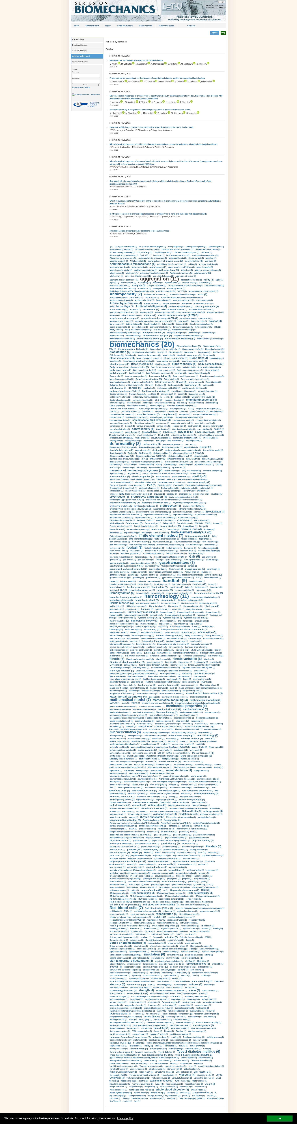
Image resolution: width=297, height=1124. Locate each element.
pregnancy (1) (212, 870)
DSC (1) (219, 465)
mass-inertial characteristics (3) (204, 693)
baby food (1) (183, 321)
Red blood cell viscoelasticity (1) (195, 905)
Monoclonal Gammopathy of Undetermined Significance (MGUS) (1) (160, 747)
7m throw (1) (158, 255)
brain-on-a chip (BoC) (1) (142, 382)
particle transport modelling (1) (152, 826)
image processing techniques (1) (124, 624)
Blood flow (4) (198, 358)
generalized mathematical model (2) (128, 569)
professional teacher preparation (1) (125, 879)
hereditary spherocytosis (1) (190, 600)
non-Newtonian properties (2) (197, 790)
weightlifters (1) (136, 1087)
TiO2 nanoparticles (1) (142, 1031)
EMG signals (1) (164, 485)
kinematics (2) (215, 655)
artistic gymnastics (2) (207, 306)
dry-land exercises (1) (204, 465)
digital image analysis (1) (213, 459)
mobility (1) (173, 741)
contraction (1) (194, 426)
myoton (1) (218, 767)
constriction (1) (116, 426)
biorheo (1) (162, 352)
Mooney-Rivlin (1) (199, 747)
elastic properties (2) (143, 476)
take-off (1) (161, 1011)
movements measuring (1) (144, 753)
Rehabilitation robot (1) (189, 914)
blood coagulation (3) (122, 358)
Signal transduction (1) (209, 949)
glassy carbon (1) (139, 572)
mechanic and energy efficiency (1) (157, 703)
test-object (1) (210, 1017)
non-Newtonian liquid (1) (169, 791)
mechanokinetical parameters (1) (163, 715)
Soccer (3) (116, 966)
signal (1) (193, 949)
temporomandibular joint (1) (206, 1014)
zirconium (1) (115, 1098)
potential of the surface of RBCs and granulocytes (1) (133, 870)
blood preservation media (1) (194, 361)
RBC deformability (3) (200, 893)
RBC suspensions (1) (147, 899)
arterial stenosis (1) (152, 303)
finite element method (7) (161, 535)
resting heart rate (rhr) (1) (121, 923)
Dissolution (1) (116, 465)
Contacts (191, 26)
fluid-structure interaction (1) (142, 545)
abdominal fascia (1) (178, 258)
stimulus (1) (209, 985)
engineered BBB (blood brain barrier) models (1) (131, 494)
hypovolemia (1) (202, 621)
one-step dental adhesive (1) (145, 802)
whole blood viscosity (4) (172, 1089)
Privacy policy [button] (125, 1118)
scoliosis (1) (145, 937)
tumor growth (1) (197, 1046)
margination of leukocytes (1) (122, 694)
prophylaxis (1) (173, 879)
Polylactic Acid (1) (118, 858)
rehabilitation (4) (166, 913)
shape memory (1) (193, 943)
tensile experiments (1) (176, 1017)
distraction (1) (130, 465)
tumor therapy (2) (139, 1048)
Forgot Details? (78, 87)
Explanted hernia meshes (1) (122, 520)
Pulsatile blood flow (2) (174, 881)
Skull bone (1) (203, 961)
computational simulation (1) (208, 420)
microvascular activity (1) (139, 739)
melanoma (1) (197, 721)
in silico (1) (163, 627)
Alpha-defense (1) (172, 283)
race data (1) (132, 887)
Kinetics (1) (209, 659)
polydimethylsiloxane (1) (212, 855)
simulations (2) (175, 954)
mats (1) (125, 703)
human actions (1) (117, 612)
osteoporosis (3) (213, 811)
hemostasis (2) (168, 600)
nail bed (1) (129, 771)
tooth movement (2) (120, 1034)
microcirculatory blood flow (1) (156, 733)
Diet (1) (145, 459)
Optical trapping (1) (199, 802)
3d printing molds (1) (163, 252)
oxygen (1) (133, 817)
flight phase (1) (205, 539)
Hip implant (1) (174, 606)
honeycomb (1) (132, 609)
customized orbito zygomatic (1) (187, 438)
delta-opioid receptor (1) (149, 447)
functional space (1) (143, 557)
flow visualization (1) (118, 545)
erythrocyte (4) (119, 496)
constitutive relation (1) (205, 423)
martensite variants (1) (147, 694)
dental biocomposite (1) (172, 447)
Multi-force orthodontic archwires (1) (162, 756)
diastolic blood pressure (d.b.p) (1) (125, 459)
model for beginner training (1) (203, 741)
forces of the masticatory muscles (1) (161, 551)
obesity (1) (173, 797)
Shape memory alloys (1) (121, 946)
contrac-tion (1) (179, 426)
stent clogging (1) (164, 985)
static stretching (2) (202, 981)
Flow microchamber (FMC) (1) (187, 542)
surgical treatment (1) (212, 1002)
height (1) (189, 587)
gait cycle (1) (115, 560)
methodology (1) (117, 726)
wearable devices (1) (194, 1084)
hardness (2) (199, 584)
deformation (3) (152, 444)
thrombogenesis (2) (203, 1025)
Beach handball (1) (152, 324)
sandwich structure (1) (199, 931)
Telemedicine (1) (169, 1014)
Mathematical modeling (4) (170, 700)
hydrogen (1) (202, 615)
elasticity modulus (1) (119, 479)
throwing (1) (146, 1028)
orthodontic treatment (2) (154, 808)
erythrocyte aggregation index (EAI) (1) (127, 500)
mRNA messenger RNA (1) (178, 753)
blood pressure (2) (119, 364)
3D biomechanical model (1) (147, 249)
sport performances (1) (120, 975)
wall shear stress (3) (161, 1080)
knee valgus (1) (185, 662)
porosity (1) (132, 864)
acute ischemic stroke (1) (121, 270)
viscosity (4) (187, 1074)
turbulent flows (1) (193, 1049)
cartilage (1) (153, 394)
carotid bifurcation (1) (207, 391)
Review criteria (145, 26)
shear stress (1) (141, 946)
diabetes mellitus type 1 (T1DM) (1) (188, 453)
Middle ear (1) (158, 739)
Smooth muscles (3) (198, 963)
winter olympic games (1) (121, 1093)
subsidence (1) (136, 999)
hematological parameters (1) (142, 590)
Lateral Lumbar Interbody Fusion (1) (204, 665)
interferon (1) (195, 641)
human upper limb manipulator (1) (180, 615)
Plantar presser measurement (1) (124, 847)
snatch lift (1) (217, 964)
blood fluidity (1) (217, 358)
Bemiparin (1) (182, 324)
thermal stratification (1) (120, 1025)
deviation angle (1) (118, 453)
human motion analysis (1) (136, 615)
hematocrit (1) (216, 587)
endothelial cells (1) (189, 488)
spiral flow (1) (167, 973)
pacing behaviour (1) (207, 817)
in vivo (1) (196, 627)
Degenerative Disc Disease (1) (123, 447)
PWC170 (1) (134, 885)
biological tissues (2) (153, 332)
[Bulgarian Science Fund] (86, 108)
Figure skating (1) (132, 533)
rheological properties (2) (165, 925)
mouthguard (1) (181, 750)
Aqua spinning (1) (163, 300)
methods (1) (131, 726)
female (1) (217, 523)
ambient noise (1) (189, 283)
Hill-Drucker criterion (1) (136, 606)
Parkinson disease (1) (152, 820)
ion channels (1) (176, 647)
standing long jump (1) (160, 978)
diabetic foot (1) (201, 456)
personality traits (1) (188, 832)
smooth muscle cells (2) (171, 964)
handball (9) (175, 580)
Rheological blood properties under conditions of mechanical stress (139, 231)
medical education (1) (144, 721)
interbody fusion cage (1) (177, 641)
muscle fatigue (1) (164, 764)
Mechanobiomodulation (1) (191, 712)
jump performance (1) (119, 653)
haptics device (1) (162, 584)
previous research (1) (164, 876)
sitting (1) (209, 955)
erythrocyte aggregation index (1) (183, 497)
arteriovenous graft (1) (203, 303)
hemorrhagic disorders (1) (121, 600)
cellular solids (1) (182, 397)
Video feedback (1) (192, 1069)
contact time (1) (163, 426)
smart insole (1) (134, 964)
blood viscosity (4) (184, 363)
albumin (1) (158, 283)
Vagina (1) (174, 1063)
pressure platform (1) (119, 876)
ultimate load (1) (206, 1058)
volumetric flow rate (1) (204, 1078)
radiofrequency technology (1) (205, 887)
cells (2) (168, 397)
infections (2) (188, 632)
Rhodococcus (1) (151, 929)
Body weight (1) (212, 370)
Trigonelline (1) (135, 1046)
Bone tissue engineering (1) (212, 376)
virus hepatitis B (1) (202, 1072)
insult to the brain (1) (119, 641)
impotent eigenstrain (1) (146, 627)
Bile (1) (217, 327)
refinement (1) (169, 911)
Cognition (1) (147, 411)
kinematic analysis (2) (136, 655)
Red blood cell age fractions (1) (199, 902)
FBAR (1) (199, 523)
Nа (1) (164, 797)
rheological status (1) (190, 926)
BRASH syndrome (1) (164, 382)
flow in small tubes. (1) (162, 542)
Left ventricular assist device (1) (165, 668)
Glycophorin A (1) (167, 575)
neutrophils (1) (116, 782)
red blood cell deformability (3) (161, 904)
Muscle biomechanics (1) (121, 764)
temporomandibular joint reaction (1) (126, 1017)
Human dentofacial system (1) (190, 612)
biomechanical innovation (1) (122, 339)
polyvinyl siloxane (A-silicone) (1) (188, 861)
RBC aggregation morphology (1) (171, 893)
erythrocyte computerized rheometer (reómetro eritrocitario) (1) (174, 500)
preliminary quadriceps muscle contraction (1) (130, 873)
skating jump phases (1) (120, 958)
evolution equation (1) (182, 512)
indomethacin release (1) (152, 632)
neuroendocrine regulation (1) (123, 779)
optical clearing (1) (180, 802)
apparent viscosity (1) (144, 300)
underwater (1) (150, 1061)
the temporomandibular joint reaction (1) (127, 1022)
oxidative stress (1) (118, 817)
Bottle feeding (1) (171, 379)
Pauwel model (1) (201, 826)
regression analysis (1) (210, 911)
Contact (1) (130, 426)
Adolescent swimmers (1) (181, 273)
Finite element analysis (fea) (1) (123, 536)
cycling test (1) (116, 441)
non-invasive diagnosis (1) (156, 788)
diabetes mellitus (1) (162, 453)
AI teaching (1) (144, 283)
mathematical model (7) (130, 700)
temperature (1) (185, 1014)
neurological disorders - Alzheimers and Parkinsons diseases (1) (166, 779)
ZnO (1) (126, 1098)
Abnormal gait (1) (196, 258)
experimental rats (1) (144, 518)
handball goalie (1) (197, 581)
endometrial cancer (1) (149, 488)
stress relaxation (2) (137, 993)
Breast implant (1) (214, 382)
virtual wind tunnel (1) (164, 1072)
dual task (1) (115, 468)
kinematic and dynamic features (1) (165, 656)
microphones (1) (135, 736)
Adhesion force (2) (169, 270)
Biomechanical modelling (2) (180, 338)
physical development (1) (176, 838)
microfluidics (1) (205, 733)
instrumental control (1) (213, 638)
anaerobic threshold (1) (120, 286)
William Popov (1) (198, 1090)
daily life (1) (149, 441)
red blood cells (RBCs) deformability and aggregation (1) (199, 908)
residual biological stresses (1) (181, 917)
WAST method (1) (182, 1081)
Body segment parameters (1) (190, 370)
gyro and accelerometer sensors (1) (178, 578)
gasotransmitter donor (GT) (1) (144, 563)
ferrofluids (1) (173, 529)
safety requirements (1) (167, 931)
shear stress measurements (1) (164, 946)
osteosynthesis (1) (118, 814)
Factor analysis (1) (153, 523)
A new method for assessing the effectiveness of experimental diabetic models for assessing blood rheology (157, 78)
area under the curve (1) (183, 300)
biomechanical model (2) (150, 338)
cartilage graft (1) (168, 394)
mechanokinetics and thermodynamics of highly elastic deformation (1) (141, 718)
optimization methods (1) (179, 805)
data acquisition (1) (176, 441)
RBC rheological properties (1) (123, 899)
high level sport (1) (189, 603)
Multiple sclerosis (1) (190, 759)
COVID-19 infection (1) (205, 432)
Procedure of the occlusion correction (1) (194, 876)
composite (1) (185, 414)
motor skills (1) (165, 750)
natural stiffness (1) (118, 773)
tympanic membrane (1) (145, 1052)
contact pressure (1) (146, 426)
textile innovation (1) (163, 1020)
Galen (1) (160, 560)
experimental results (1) (165, 518)
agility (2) (209, 279)
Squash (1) (185, 975)
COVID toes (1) (169, 432)
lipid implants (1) (185, 676)
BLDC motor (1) (116, 355)
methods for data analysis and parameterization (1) (160, 726)
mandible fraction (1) (151, 691)
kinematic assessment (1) (194, 656)
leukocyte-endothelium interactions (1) (175, 671)
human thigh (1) (156, 615)
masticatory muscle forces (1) (175, 697)
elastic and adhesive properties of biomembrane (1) (165, 473)
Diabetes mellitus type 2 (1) (122, 456)
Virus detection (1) (184, 1072)
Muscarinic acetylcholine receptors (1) (127, 762)
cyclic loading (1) (210, 438)
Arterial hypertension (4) (126, 303)
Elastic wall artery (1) (181, 476)
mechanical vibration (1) (143, 712)
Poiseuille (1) (213, 853)
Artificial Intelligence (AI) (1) (181, 307)
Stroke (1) (203, 993)
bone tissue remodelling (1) (121, 379)
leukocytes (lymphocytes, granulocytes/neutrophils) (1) (134, 674)
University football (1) (119, 1063)
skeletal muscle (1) (141, 958)
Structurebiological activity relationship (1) (149, 996)
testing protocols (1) (118, 1020)
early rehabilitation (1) (191, 471)
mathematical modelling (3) (205, 700)
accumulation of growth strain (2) (165, 261)
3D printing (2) (144, 252)
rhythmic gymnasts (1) (171, 929)
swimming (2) (169, 1005)
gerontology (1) (213, 569)
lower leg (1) (206, 682)
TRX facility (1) (170, 1046)
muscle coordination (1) (144, 764)
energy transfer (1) (172, 491)
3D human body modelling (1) (122, 252)
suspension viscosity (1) (135, 1005)
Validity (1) (198, 1063)
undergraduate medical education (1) (126, 1061)
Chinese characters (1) (165, 403)
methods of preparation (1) (197, 726)
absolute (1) (211, 258)
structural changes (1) (119, 996)
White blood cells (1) (118, 1090)
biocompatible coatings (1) (184, 330)
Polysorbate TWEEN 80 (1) (159, 861)
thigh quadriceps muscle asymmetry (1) (150, 1025)
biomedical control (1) (214, 349)
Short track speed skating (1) (122, 949)
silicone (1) (156, 952)
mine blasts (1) (172, 739)
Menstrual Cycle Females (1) (168, 724)
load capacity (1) (174, 679)
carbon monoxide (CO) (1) (168, 388)
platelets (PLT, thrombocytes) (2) (144, 849)
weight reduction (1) (118, 1087)
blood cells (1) (169, 355)
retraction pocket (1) (189, 923)
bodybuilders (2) (118, 373)
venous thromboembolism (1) (211, 1066)
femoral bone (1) (190, 526)
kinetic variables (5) (187, 658)
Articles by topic (79, 51)
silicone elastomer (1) (190, 952)
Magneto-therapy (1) (159, 688)
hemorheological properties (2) (126, 597)
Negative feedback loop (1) (162, 773)
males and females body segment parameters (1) (200, 688)
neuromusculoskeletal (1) (208, 779)
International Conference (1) (122, 644)
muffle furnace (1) (117, 756)
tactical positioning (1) (184, 1008)
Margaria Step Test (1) (192, 691)
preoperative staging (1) (186, 873)
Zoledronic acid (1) (139, 1098)
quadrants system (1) (160, 885)
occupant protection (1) (190, 797)
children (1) (148, 403)
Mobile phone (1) (159, 741)
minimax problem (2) (192, 738)
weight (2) (210, 1084)
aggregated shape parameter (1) (124, 280)
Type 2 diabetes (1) (166, 1052)
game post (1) (212, 560)
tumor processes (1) (119, 1049)
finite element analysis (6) (191, 532)
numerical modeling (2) (206, 793)
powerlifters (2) (177, 870)
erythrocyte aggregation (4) (149, 496)
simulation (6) (154, 954)
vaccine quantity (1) (159, 1063)
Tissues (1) (169, 1031)
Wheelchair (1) (186, 1087)
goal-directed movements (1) (190, 575)
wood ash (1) (172, 1093)
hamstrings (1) (154, 581)
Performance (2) (166, 828)
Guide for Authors (125, 26)
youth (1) (186, 1096)
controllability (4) (143, 428)
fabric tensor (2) (134, 523)
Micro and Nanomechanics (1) (134, 729)
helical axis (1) (201, 587)
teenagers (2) (153, 1013)
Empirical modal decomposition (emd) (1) (203, 485)
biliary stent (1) (116, 330)
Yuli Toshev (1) (198, 1096)
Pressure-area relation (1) (141, 876)
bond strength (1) (136, 373)
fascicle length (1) (185, 523)
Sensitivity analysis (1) (156, 940)
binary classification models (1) (138, 330)
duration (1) (142, 468)
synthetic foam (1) (203, 1005)
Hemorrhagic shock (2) (147, 600)
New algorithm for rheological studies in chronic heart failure (136, 60)
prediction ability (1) (195, 870)
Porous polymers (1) (187, 864)
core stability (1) (205, 429)
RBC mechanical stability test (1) (179, 896)
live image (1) (200, 676)
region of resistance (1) (187, 911)
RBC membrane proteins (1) (208, 896)
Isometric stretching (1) (164, 650)
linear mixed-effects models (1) (162, 676)
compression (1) (117, 417)
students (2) (176, 996)
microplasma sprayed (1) (155, 736)
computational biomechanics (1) (189, 417)
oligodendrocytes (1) (145, 800)
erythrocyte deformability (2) (125, 502)
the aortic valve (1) (182, 1020)
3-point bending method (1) (121, 249)
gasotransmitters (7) (177, 562)
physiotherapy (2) (170, 843)
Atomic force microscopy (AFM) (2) (159, 318)
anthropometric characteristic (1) (203, 291)
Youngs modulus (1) (137, 1096)
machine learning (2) (168, 685)
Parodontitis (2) (172, 820)
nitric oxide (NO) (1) (158, 785)
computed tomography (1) (121, 423)
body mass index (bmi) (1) (144, 370)
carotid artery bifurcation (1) (184, 391)
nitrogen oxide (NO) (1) (208, 785)
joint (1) (218, 650)
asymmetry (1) (146, 312)
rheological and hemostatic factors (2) (130, 925)
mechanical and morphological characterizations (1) (197, 703)
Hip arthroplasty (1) (157, 606)
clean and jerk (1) (157, 406)
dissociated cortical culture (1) (208, 462)
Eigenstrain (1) (134, 473)
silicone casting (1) (171, 952)
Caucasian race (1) (197, 394)
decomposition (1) (194, 441)
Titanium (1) (181, 1031)
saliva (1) (184, 931)
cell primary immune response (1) (147, 397)
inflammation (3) (207, 632)
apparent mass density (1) (121, 300)
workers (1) (185, 1093)
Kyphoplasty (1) (201, 662)
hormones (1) (178, 609)
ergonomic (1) (185, 494)
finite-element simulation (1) (167, 539)
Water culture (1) (199, 1081)
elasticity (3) (199, 476)
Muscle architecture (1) (193, 762)
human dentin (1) (167, 612)
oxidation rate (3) (188, 814)
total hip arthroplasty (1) (180, 1034)
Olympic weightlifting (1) (120, 802)
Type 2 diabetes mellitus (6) (198, 1051)
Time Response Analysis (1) (203, 1028)
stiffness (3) (195, 984)
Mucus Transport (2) (203, 753)
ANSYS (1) (182, 291)
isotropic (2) (182, 650)
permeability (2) (169, 831)
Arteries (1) (187, 303)
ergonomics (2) (201, 494)
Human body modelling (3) (142, 612)
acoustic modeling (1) (208, 264)
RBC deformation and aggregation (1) (146, 896)
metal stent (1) (216, 724)
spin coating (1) (197, 970)
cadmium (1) (208, 385)
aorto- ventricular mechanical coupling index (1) (182, 297)
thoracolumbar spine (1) (180, 1025)
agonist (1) (114, 283)
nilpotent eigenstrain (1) (120, 785)
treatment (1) (138, 1043)
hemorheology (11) (166, 596)
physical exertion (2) (120, 840)
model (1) (184, 741)
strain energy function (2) (123, 990)
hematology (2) (165, 590)
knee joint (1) (170, 662)
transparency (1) (200, 1040)
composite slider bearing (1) (205, 414)
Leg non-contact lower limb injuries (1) (198, 668)
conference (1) (162, 423)
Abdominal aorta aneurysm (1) (123, 258)
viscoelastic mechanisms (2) (144, 1075)
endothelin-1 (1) (206, 488)
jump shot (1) (136, 653)
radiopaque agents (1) (119, 890)
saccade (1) (149, 931)
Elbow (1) (161, 479)
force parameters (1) (119, 551)
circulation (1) (212, 403)
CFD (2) (158, 400)
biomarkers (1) (208, 333)
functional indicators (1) (153, 554)
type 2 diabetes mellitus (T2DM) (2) (193, 1055)
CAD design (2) (193, 385)
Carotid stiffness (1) (118, 394)
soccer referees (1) (132, 967)
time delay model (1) (180, 1028)
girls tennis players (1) (119, 572)
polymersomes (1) (191, 858)
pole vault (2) (117, 855)
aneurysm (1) (159, 288)
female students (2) (170, 526)
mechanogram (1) (212, 712)
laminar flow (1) (130, 665)
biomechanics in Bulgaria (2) (133, 349)
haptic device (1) (145, 584)
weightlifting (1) (151, 1087)
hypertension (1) (185, 621)
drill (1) (159, 465)
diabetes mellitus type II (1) (180, 456)
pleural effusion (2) (120, 852)
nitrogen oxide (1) (188, 785)
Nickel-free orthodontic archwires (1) (205, 782)
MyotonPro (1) (116, 771)
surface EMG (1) (209, 999)
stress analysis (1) (210, 990)
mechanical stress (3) (195, 709)
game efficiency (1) (174, 560)
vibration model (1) (157, 1069)
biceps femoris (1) (140, 327)
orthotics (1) (115, 811)
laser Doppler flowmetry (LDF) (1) (153, 665)
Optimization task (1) (201, 805)
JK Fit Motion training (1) (202, 650)
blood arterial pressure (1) (149, 355)
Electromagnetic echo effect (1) (171, 482)
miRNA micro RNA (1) (119, 741)
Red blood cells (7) (126, 908)
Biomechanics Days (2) (188, 346)
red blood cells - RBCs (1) (121, 911)
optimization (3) (157, 805)
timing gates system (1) (120, 1031)
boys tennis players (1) (120, 382)
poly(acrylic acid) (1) (162, 855)
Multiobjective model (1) (149, 759)
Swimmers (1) (154, 1005)
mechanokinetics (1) (189, 715)
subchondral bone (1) (119, 999)
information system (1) (120, 636)
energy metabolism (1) (135, 491)
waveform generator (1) (120, 1084)
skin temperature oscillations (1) (169, 961)
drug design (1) (186, 465)
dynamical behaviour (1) (159, 468)
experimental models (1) (206, 515)
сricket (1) (127, 1101)
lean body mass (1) (141, 668)
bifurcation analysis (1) (183, 327)
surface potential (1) (118, 1002)
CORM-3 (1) (219, 429)
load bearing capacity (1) (154, 679)
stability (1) (206, 975)
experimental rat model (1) (121, 518)
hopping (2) (147, 609)
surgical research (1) (191, 1002)
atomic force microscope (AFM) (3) (178, 315)
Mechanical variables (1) (120, 712)
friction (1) (114, 554)
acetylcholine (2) (194, 261)
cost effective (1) (132, 432)
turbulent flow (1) (176, 1049)
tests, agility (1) (145, 1020)
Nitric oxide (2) (140, 784)
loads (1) (187, 679)
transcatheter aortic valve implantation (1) (128, 1040)
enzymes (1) (159, 494)
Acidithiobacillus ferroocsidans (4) (132, 264)
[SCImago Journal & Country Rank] (86, 94)
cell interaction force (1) (120, 397)
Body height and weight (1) (209, 367)
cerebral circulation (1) (143, 400)
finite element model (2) (197, 536)
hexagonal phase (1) (170, 603)
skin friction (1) (172, 958)
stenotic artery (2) (136, 984)
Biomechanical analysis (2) (157, 335)
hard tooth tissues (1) (181, 584)
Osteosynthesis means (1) (139, 814)
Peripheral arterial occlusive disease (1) (127, 832)
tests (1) (133, 1020)
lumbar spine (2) (146, 685)
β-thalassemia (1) (157, 1098)
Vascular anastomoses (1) (151, 1066)
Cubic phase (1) (142, 438)
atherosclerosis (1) (215, 312)
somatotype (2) (151, 969)
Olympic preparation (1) (166, 800)
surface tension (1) (137, 1002)
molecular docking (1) (119, 747)
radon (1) (135, 890)
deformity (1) (190, 444)
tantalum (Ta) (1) (197, 1011)
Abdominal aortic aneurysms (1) (152, 258)
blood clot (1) (209, 355)
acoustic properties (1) (120, 267)
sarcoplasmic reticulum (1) (121, 934)
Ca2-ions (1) (160, 385)
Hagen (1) (114, 581)
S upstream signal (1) (119, 931)
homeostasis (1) (117, 609)
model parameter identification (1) (124, 744)
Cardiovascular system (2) (156, 391)
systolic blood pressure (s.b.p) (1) (158, 1008)
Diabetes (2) (145, 453)
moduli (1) (200, 744)
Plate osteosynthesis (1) (193, 847)
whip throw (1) (201, 1087)
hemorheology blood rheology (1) (205, 597)
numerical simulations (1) (148, 797)
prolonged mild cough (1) (154, 879)
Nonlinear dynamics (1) (138, 794)
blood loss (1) (115, 361)
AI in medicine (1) (128, 283)
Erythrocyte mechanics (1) (146, 506)
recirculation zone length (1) (171, 899)
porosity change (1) (147, 864)
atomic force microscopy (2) (124, 318)
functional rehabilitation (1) (121, 557)
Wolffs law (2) (158, 1092)
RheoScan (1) (136, 929)
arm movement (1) (204, 300)
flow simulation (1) (210, 542)
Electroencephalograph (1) (121, 482)
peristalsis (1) (153, 832)
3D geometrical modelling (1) (207, 249)
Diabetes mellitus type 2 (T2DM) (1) (151, 456)
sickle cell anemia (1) (146, 949)
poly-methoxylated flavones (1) (186, 855)
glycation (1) (133, 575)
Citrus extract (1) (117, 406)
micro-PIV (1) (167, 729)
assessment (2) (151, 309)
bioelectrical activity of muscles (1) (125, 333)
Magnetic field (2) (119, 688)
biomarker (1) (194, 333)
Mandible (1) (134, 691)
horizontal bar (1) (162, 609)
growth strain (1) (153, 578)
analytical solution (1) (156, 286)
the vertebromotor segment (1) (160, 1022)
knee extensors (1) (155, 662)
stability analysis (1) (118, 978)
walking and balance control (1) (134, 1081)
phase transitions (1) (182, 835)
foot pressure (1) (117, 548)
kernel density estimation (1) (185, 653)
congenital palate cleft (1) (182, 423)
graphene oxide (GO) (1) (120, 578)
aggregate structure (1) (186, 276)
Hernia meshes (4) (122, 603)
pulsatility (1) (193, 882)
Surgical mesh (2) (171, 1002)
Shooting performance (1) (201, 946)
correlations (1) (116, 432)
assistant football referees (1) (174, 309)
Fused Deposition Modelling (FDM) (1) (170, 557)
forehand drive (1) (188, 551)
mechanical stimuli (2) (169, 709)
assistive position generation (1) (124, 312)
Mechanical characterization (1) (123, 706)
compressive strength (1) (161, 417)
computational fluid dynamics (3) (151, 420)
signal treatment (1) (118, 952)
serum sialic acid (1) (157, 943)
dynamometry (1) (172, 471)
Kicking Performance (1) (211, 653)
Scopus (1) (158, 937)
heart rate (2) (176, 587)
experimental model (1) (183, 515)
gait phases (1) (129, 560)
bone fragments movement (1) (159, 373)
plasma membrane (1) (150, 847)
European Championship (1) (122, 512)
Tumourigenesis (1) (158, 1049)
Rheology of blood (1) (119, 929)
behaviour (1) (168, 324)
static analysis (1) (164, 981)
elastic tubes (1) (163, 476)
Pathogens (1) (174, 826)
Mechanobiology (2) (167, 712)
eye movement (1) (202, 520)
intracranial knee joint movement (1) (173, 644)
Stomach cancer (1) (174, 987)
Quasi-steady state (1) (203, 885)
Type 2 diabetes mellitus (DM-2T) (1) (157, 1055)
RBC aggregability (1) (119, 893)
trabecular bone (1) (161, 1037)
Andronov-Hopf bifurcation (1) (123, 288)
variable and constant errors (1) (124, 1066)
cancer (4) (135, 387)
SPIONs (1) (155, 973)
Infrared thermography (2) (169, 635)
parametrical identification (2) (125, 820)
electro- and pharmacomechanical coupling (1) (187, 479)
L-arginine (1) (216, 662)
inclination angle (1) (133, 629)
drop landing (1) (170, 465)
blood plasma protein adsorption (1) (139, 361)
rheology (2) (207, 925)
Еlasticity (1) (172, 1098)
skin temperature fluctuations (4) (131, 960)
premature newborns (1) (163, 873)
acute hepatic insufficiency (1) (181, 267)
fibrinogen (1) (209, 529)
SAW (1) (179, 934)
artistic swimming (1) (119, 309)
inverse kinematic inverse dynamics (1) (127, 647)
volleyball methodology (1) (138, 1078)
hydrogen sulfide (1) (127, 618)
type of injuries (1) (189, 1058)
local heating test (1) (202, 679)
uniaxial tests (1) (181, 1061)
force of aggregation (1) (208, 548)
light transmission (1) (137, 676)
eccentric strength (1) (212, 471)
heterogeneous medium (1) (147, 603)
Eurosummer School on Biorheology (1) (153, 512)
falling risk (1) (169, 523)
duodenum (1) (129, 468)
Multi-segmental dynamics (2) (196, 756)
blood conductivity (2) (175, 358)
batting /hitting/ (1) (134, 324)
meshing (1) (188, 724)
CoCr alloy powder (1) (130, 411)
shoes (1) (184, 946)
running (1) (218, 929)
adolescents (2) (202, 273)
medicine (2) (182, 721)
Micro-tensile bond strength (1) (188, 729)
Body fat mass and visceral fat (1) (166, 367)
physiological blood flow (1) (121, 843)
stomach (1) (158, 987)
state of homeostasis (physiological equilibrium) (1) (132, 981)
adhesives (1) (187, 270)
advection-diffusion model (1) (138, 276)
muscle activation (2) (170, 761)
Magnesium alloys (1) (209, 685)
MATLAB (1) (115, 703)
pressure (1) (204, 873)
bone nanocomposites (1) (136, 376)
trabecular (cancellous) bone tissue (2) (130, 1037)
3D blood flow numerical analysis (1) (177, 249)
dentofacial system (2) (121, 450)
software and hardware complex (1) (125, 970)
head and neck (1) (117, 587)
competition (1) (216, 411)
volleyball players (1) (161, 1078)
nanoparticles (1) (201, 771)
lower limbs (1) (129, 685)
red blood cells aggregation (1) (147, 911)
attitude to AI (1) (205, 318)
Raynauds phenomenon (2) (184, 890)
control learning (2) (213, 426)
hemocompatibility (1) (184, 590)
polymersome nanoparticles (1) (167, 858)
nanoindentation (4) (179, 770)
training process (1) (215, 1037)
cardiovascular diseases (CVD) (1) (125, 391)
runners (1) (206, 929)
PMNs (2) (148, 852)
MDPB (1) (135, 703)
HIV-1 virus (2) (211, 606)
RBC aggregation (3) (143, 893)
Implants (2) (196, 623)
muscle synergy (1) (203, 764)
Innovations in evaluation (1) (153, 638)
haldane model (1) (128, 581)
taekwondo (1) (202, 1008)
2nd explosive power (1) (195, 247)
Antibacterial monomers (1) (156, 295)
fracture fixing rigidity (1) (209, 551)
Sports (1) (136, 975)
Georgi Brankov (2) (195, 569)
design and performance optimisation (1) (183, 450)
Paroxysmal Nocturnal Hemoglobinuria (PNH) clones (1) (134, 823)
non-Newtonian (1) (201, 788)
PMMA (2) (137, 852)
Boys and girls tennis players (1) (195, 379)
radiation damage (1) (181, 887)
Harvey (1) (212, 584)
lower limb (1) (115, 685)
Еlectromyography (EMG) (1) (192, 1098)
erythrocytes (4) (170, 505)
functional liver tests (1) (176, 554)
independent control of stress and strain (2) (184, 629)
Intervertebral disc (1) (145, 644)
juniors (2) (149, 653)
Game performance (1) (194, 560)
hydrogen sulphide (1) (172, 618)
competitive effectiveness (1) (122, 414)
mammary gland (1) (118, 691)
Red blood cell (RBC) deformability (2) (130, 901)
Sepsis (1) (190, 940)
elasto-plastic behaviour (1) (143, 479)
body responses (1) (166, 370)
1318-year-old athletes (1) (125, 247)
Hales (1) (142, 581)
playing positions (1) (199, 850)
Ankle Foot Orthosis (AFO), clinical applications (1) (132, 291)
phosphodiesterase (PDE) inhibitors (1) (127, 838)
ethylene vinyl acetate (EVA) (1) (192, 509)
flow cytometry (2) (141, 541)
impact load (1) (165, 624)
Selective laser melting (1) (191, 937)
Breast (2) (181, 382)
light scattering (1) (118, 676)
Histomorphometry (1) (192, 606)
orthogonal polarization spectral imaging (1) (189, 808)
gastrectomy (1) (152, 566)
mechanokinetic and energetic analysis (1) (128, 715)
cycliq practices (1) (133, 441)
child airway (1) (134, 403)
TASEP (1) (210, 1011)
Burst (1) (149, 385)
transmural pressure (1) (180, 1040)
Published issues (79, 45)
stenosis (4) (117, 984)
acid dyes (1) (210, 261)
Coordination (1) (163, 429)
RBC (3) (205, 890)
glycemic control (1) (149, 575)
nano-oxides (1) (157, 771)
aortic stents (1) (136, 297)
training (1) (176, 1037)
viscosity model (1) (205, 1075)
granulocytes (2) (213, 575)
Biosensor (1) (190, 352)
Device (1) (132, 453)
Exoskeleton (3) (215, 511)
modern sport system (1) (183, 744)
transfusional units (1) (158, 1040)
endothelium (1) (116, 491)
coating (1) (114, 411)
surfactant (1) (154, 1002)
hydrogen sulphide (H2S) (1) (196, 618)
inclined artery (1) (151, 629)
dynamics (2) (178, 467)
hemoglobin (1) (142, 593)
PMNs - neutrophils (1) (165, 853)
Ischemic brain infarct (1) (196, 647)
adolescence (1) (117, 273)
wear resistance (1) (174, 1084)
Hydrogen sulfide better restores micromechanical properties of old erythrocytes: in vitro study (152, 127)
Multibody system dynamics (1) (123, 759)
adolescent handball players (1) (154, 273)
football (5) (134, 547)
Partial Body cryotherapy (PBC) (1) (176, 823)
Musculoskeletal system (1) (160, 767)
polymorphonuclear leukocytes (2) (128, 861)
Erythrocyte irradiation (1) (121, 506)
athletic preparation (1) (132, 315)
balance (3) (215, 321)
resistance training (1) (177, 920)
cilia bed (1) (182, 403)
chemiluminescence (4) (201, 399)
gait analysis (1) (209, 557)
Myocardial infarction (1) (185, 767)
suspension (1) (116, 1005)
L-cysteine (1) (116, 665)
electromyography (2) (198, 482)
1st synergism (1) (175, 247)
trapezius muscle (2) (120, 1043)
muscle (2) (151, 761)
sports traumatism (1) (152, 975)
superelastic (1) (178, 999)
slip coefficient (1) (117, 964)
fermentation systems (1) (138, 529)
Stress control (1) (117, 993)
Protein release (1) (118, 882)
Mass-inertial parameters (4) (128, 696)
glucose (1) (206, 572)
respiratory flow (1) (197, 920)
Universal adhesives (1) (201, 1061)
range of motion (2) (151, 890)
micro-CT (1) (154, 729)
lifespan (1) (187, 674)
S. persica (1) (136, 931)
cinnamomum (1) (196, 403)
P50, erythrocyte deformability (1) (181, 817)
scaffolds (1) (190, 934)
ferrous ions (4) (191, 529)
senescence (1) (137, 940)
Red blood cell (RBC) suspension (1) (167, 902)
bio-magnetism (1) (162, 330)
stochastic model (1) (119, 987)
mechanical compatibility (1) (151, 706)
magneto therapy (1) (139, 688)
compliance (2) (169, 414)
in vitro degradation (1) (180, 627)
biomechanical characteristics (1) (188, 336)
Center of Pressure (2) (203, 397)
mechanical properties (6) (186, 706)
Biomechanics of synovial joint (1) (165, 349)
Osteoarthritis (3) (191, 811)
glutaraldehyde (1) (118, 575)
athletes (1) (115, 315)
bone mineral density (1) (199, 373)
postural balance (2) (156, 867)
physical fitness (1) (141, 840)
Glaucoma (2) (192, 572)
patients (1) (187, 826)
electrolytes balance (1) (145, 482)
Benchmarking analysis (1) (201, 324)
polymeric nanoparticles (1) (140, 858)
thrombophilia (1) (117, 1028)
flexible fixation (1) (189, 539)
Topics (108, 26)
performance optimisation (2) (191, 828)
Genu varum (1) (176, 569)
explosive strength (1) (165, 520)
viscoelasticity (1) (169, 1075)
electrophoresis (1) (137, 485)
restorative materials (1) (167, 923)
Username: (76, 72)
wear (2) (159, 1084)
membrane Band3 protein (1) (122, 724)
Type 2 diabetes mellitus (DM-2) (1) (125, 1055)
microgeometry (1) (118, 736)
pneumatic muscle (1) (186, 853)
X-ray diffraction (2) (202, 1092)
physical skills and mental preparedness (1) (171, 840)
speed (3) (183, 969)
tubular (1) (183, 1046)
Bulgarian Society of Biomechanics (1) (126, 385)
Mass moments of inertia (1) (171, 694)
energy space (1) (154, 491)
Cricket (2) (163, 435)
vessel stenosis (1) (138, 1069)
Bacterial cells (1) (199, 321)
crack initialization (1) (146, 435)
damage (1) (161, 441)
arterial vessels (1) (171, 303)
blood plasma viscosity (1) (168, 361)
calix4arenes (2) (118, 388)
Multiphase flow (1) (170, 759)
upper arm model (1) (139, 1063)
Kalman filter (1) (164, 653)
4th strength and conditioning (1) (124, 255)
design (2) (157, 450)
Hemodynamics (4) (122, 593)
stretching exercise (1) (187, 993)
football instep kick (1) (154, 548)
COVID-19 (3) (185, 432)
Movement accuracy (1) (120, 753)
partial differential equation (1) (206, 823)
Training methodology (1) (193, 1037)
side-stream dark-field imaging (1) (172, 949)
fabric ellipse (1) (117, 523)
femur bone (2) (117, 529)
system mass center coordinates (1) (126, 1008)
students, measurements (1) (197, 996)
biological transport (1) (177, 333)
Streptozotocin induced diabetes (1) (171, 990)
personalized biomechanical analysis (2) (131, 834)
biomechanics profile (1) (192, 349)
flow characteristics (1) (120, 542)
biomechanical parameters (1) (210, 339)
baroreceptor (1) (117, 324)
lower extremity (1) (190, 682)
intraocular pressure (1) (201, 644)
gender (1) (192, 566)
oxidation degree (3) (165, 814)
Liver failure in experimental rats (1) (125, 679)
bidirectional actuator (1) (160, 327)
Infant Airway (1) (172, 632)
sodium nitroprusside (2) (183, 967)
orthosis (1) (215, 808)
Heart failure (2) (159, 587)
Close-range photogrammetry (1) (153, 409)
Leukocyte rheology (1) (146, 671)
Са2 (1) (137, 1101)
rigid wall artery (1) (191, 929)
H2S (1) (199, 578)
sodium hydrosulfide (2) (155, 967)
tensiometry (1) (195, 1017)
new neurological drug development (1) (170, 782)
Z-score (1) (211, 1096)
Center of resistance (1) (120, 400)
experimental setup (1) (188, 518)
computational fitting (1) (120, 420)
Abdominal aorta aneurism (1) (205, 255)
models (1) (165, 744)
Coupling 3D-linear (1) (151, 432)
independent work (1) (119, 632)
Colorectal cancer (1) (199, 411)
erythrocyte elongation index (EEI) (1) (189, 503)
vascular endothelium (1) (175, 1066)
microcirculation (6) (125, 732)
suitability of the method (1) (157, 999)
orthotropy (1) (128, 811)
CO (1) (191, 409)
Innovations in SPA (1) (176, 638)
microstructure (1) (118, 739)
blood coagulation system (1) (149, 358)
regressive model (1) (119, 914)
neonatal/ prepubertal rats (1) (176, 776)
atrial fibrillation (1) (188, 318)
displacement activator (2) (179, 461)
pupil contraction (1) (118, 885)
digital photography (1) (119, 462)
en (223, 2)
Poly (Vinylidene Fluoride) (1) (138, 855)
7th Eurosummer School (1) (178, 255)
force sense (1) (136, 551)
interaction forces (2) (153, 641)
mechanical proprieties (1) (144, 709)
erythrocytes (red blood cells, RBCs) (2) (130, 509)
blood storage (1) (162, 364)
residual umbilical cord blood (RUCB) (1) (127, 920)
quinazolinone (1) (117, 887)
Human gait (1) (116, 615)
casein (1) (182, 394)
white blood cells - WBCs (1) (141, 1090)
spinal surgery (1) (140, 973)
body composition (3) (210, 364)
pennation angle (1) (147, 829)
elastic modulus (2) (120, 476)
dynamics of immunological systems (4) (136, 470)
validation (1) (186, 1063)
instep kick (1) (194, 638)
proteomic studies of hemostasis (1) (144, 882)
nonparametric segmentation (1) (164, 794)
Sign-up (87, 87)
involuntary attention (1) (156, 647)
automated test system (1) (121, 321)
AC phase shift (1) (138, 261)
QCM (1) (145, 885)
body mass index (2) (120, 370)
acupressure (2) (158, 267)
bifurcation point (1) (203, 327)
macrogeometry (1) (189, 685)
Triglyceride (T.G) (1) (118, 1046)
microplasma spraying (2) (182, 735)
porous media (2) (167, 864)
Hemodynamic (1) (203, 590)
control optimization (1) (120, 429)
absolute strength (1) (119, 261)
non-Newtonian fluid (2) (144, 790)
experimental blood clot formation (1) (126, 515)
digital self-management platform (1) (147, 462)
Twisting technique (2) (121, 1052)
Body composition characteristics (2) (129, 367)
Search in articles (80, 62)
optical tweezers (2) (120, 805)
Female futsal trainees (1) (121, 526)
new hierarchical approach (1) (137, 782)
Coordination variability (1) (184, 429)
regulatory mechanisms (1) (142, 914)
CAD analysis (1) (175, 385)
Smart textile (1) (150, 964)
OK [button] (279, 1118)
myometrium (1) (205, 767)
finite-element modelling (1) (141, 539)
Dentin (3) (205, 447)
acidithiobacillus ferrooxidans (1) (171, 264)
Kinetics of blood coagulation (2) (127, 662)
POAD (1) (202, 853)
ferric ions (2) (158, 529)
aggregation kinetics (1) (191, 280)
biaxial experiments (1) (120, 327)
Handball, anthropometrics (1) (123, 584)
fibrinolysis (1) (116, 533)
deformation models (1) (173, 444)
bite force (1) (218, 352)
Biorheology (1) (175, 352)
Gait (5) (194, 556)
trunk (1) (158, 1046)
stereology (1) (180, 985)
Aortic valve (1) (152, 297)
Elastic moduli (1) (198, 473)
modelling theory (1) (150, 744)
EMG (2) (151, 485)
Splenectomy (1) (182, 973)
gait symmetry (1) (146, 560)
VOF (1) (219, 1075)
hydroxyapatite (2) (119, 621)
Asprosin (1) (135, 309)
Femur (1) (203, 526)
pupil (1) (204, 882)
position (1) (203, 864)
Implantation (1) (181, 624)
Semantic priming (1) (119, 940)
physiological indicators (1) (147, 843)
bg (219, 2)
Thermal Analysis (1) (185, 1022)
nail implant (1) (142, 771)
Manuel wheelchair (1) (171, 691)
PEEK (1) (133, 829)
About (76, 26)
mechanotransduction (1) (207, 718)
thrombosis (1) (133, 1028)
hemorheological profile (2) (208, 593)
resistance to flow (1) (156, 920)
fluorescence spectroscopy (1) (170, 545)
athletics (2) (150, 315)
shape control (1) (175, 943)
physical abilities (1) (154, 838)
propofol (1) (187, 879)
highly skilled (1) (117, 606)
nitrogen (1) (174, 785)
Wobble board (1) (141, 1093)
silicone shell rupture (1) (213, 952)
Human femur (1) (213, 612)
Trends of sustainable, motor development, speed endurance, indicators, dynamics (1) (184, 1043)
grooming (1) (138, 578)
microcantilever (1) (212, 729)
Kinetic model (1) (163, 659)
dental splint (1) (191, 447)
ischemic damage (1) (119, 650)
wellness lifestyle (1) (169, 1087)
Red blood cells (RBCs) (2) (159, 908)
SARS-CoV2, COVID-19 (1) (162, 934)
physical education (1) (199, 838)
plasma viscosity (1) (171, 847)
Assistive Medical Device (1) (201, 309)
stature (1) (219, 981)
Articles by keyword (81, 56)
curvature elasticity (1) (161, 438)
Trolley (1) (148, 1046)
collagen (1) (173, 411)
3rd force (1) (206, 252)
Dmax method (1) (146, 465)
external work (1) (184, 520)
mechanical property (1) (120, 709)
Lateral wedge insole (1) (120, 668)
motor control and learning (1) (123, 750)
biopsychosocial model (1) (143, 352)
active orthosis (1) (140, 267)
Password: (76, 78)
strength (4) (146, 990)
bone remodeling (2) (160, 376)
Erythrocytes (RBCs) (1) (193, 506)
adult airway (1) (116, 276)
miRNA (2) (210, 738)
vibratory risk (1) (174, 1069)
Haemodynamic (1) (212, 578)
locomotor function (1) (119, 682)
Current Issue (78, 39)
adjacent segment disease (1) (208, 270)
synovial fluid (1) (186, 1005)
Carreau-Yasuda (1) (137, 394)
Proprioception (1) (202, 879)
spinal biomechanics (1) (120, 973)
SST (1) (195, 975)
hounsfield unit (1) (194, 609)
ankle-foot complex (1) (165, 291)
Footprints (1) (190, 548)
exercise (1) (199, 512)
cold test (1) (160, 411)
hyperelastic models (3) (144, 620)
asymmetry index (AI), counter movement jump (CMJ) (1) (180, 312)
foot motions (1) (211, 545)
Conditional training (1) (144, 423)
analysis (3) (138, 285)
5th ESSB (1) (145, 255)
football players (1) (174, 548)
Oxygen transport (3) (152, 817)
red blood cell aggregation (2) (125, 904)
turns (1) (207, 1049)
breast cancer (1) (196, 382)
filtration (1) (147, 533)
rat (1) (165, 890)
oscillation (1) (142, 811)
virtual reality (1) (146, 1072)
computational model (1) (183, 420)
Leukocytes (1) (200, 671)
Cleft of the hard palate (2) (123, 408)
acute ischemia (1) (205, 267)
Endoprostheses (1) (170, 488)
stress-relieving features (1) (162, 993)
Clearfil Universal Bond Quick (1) (181, 406)
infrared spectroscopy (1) (143, 636)
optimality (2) (139, 805)
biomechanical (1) (133, 336)
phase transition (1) (162, 835)
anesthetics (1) (144, 288)
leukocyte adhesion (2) (122, 670)
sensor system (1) (176, 940)
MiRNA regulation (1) (140, 741)
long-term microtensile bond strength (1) (162, 682)
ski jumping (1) (157, 958)
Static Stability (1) (182, 981)
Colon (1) (184, 411)
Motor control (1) (216, 747)
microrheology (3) (207, 735)
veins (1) (192, 1066)
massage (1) (154, 697)
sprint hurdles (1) (171, 975)
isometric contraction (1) (141, 650)
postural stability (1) (178, 867)
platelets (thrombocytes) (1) (176, 850)
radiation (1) (164, 887)
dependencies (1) (142, 450)
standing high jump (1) (139, 978)
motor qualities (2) (147, 750)
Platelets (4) (213, 846)
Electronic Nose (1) (118, 485)
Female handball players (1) (146, 526)
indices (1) (134, 632)
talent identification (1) (178, 1011)
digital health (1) (193, 459)
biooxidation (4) (120, 352)
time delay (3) (161, 1028)
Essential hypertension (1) (164, 509)
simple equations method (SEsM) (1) (125, 955)
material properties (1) (200, 697)
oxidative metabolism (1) (211, 814)
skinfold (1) (190, 961)
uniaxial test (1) (165, 1061)
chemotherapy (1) (117, 403)
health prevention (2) (138, 587)
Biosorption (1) (204, 352)
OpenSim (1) (165, 802)
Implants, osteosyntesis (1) (121, 627)
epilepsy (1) (172, 494)
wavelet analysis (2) (142, 1084)
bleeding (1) (130, 355)
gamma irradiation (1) (119, 563)
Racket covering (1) (148, 887)
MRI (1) (161, 753)
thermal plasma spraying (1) (208, 1022)
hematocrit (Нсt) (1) (118, 590)
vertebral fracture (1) (119, 1069)
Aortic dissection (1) (118, 297)
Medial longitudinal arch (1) (121, 721)
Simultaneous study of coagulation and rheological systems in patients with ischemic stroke (150, 110)
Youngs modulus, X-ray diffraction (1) (164, 1096)
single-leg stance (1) (194, 955)
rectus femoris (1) (193, 899)
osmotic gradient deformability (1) (165, 811)
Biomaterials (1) (117, 336)
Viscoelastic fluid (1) (118, 1075)
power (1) (162, 870)
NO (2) (113, 787)
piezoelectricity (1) (190, 843)
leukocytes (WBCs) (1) (170, 674)
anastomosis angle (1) (214, 286)
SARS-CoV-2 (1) (142, 934)
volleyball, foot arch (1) (182, 1078)
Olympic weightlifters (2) (192, 799)
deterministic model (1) (213, 450)
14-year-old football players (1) (152, 247)
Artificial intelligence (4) (151, 306)
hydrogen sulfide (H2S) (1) (149, 618)
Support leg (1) (193, 999)
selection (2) (171, 937)
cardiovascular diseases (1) (194, 388)
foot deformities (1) (194, 545)
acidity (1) (192, 264)
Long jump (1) (137, 682)
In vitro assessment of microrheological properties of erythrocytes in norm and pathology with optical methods (158, 214)
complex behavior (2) (148, 414)
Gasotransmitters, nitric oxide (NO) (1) (126, 566)
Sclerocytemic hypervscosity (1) (124, 937)
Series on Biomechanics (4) (128, 942)
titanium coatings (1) (197, 1031)
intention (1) (135, 641)
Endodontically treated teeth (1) (123, 488)
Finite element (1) (161, 533)
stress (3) (194, 990)
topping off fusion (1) (159, 1034)
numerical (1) (186, 794)
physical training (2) (203, 840)
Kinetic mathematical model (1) (140, 659)
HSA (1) (207, 609)
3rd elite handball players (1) (186, 252)
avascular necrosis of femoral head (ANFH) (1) (155, 321)
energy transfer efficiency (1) (195, 491)
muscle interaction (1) (183, 764)
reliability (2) (159, 917)
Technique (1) (138, 1014)
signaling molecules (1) (139, 952)
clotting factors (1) (178, 409)
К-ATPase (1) (115, 1101)
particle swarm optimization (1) (123, 826)
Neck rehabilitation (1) (138, 773)
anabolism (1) (205, 283)
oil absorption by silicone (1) (122, 800)
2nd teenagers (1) (216, 247)
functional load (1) (196, 554)
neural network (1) (199, 776)
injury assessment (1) (194, 636)
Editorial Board (92, 26)
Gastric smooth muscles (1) (173, 566)
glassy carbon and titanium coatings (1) (166, 572)
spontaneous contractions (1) (205, 973)
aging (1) (219, 280)
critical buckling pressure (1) (211, 435)
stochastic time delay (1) (140, 987)
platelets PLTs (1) (117, 850)
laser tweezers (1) (178, 665)
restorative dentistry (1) (144, 923)
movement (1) (196, 750)
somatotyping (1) (168, 970)
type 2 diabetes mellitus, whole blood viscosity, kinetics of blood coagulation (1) (144, 1058)
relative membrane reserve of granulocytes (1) (130, 917)
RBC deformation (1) (119, 896)
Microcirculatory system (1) (184, 733)
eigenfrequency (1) (118, 473)
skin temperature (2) (192, 958)
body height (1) (189, 367)
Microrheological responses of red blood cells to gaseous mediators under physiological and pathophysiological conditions (163, 144)
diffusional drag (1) (175, 459)
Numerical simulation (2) (122, 796)
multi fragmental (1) (135, 756)
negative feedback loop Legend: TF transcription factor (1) (135, 776)
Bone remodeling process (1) (185, 376)
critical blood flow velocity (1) (183, 435)
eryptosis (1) (216, 494)
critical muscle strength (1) (121, 438)
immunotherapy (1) (148, 624)
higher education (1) (208, 603)
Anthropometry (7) (126, 294)
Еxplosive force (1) (215, 1098)
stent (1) (151, 985)
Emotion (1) (178, 485)
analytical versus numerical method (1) (185, 286)
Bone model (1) (116, 376)
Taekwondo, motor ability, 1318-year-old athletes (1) (132, 1011)
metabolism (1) (201, 724)
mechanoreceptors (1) (184, 718)
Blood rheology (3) (142, 364)
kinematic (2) (116, 655)
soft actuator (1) (205, 967)
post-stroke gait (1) (135, 867)
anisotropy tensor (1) (176, 288)
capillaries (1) (149, 388)
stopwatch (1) (191, 987)
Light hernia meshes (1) (204, 674)
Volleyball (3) (117, 1077)
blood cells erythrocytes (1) (189, 355)
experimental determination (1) (157, 515)
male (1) (173, 688)
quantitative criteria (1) (182, 885)
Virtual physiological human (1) (123, 1072)
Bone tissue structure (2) (149, 379)
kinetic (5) (117, 658)
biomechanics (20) (142, 344)
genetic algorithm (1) (158, 569)
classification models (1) (137, 406)
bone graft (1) (181, 373)
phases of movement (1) (204, 835)
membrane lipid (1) (145, 724)
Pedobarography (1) (118, 829)
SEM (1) (208, 937)
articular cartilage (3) (121, 306)
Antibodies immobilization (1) (183, 295)
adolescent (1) (132, 273)
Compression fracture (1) (137, 417)
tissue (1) (158, 1031)
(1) (111, 247)
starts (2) (176, 978)
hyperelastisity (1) (168, 621)
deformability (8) (125, 443)
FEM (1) (208, 523)
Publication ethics (166, 26)
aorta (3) (202, 294)
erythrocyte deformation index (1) (156, 503)
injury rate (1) (133, 638)
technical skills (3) (120, 1013)
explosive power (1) (145, 520)
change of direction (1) (174, 400)
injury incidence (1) (214, 636)
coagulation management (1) (208, 409)
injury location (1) (117, 638)
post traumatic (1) (117, 867)
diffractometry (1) (157, 459)
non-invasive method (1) (181, 788)
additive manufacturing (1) (145, 270)
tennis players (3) (154, 1016)
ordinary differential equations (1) (124, 808)
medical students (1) (165, 721)
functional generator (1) (131, 554)
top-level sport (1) (140, 1034)
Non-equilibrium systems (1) (130, 788)
